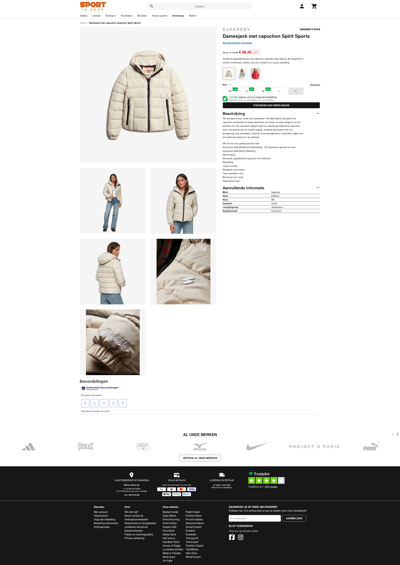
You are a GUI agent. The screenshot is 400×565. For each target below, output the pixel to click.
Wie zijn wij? (131, 512)
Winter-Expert (193, 557)
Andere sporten (159, 15)
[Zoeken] (151, 6)
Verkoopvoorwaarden (136, 519)
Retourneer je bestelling (221, 487)
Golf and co (169, 538)
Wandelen (142, 15)
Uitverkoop (178, 15)
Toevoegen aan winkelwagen (271, 105)
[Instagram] (241, 537)
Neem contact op (131, 485)
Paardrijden (126, 15)
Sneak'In (190, 530)
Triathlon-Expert (194, 545)
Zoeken (200, 6)
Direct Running (171, 519)
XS (233, 90)
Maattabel (315, 84)
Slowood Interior (195, 523)
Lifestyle (96, 15)
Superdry (237, 29)
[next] (397, 434)
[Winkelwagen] (314, 6)
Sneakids (191, 534)
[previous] (392, 434)
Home (83, 22)
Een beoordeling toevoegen (237, 42)
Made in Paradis (172, 553)
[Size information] (230, 85)
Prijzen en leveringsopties (139, 534)
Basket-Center (171, 512)
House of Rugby (172, 545)
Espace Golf (169, 527)
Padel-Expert (193, 512)
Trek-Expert (192, 542)
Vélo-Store (191, 553)
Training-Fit (192, 538)
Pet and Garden (194, 519)
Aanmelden (294, 518)
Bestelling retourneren (106, 523)
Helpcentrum (101, 515)
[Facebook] (232, 537)
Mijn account (101, 512)
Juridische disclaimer (136, 527)
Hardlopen (110, 15)
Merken (193, 15)
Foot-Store (168, 530)
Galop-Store (169, 534)
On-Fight (167, 560)
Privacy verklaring (134, 538)
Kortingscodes (102, 527)
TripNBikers (192, 549)
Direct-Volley (170, 523)
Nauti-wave (169, 557)
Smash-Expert (193, 527)
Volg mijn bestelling (104, 519)
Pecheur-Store (194, 515)
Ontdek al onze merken (200, 458)
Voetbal (83, 15)
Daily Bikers (169, 515)
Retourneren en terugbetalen (140, 523)
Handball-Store (171, 542)
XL (296, 91)
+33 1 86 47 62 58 (131, 494)
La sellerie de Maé (173, 549)
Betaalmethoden (134, 530)
